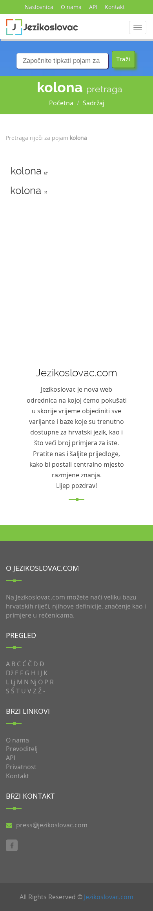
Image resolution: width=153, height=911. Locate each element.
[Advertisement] (72, 279)
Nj (33, 682)
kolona (27, 171)
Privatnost (21, 767)
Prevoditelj (22, 748)
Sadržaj (93, 103)
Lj (13, 682)
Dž (9, 673)
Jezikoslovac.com (108, 897)
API (93, 7)
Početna (61, 103)
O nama (71, 7)
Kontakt (115, 7)
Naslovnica (39, 7)
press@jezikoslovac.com (51, 825)
